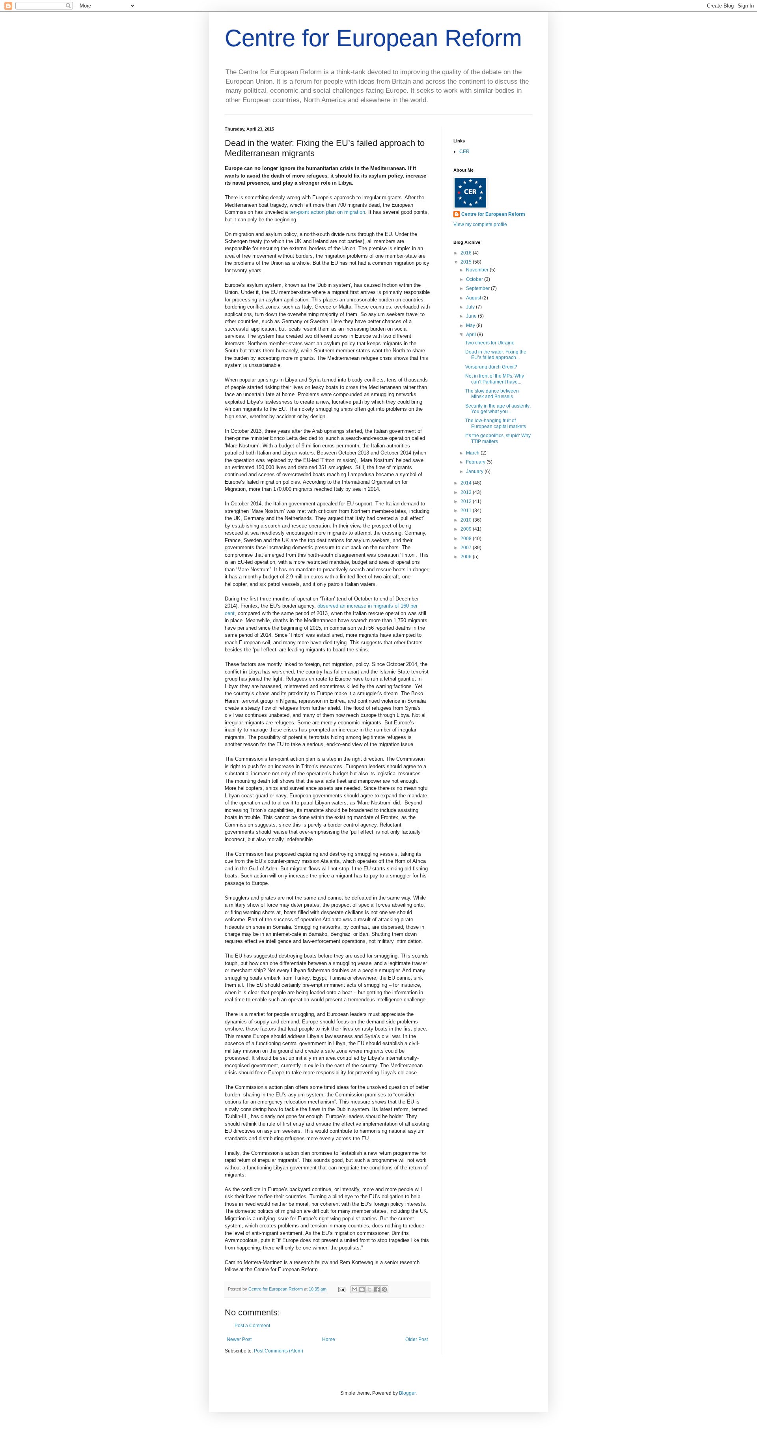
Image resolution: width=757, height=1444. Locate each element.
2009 (467, 529)
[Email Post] (341, 1289)
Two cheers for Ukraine (490, 343)
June (472, 316)
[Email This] (354, 1289)
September (478, 288)
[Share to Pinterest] (384, 1289)
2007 (467, 547)
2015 (467, 262)
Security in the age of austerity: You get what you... (498, 408)
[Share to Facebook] (377, 1289)
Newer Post (239, 1339)
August (474, 298)
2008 (467, 538)
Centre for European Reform (373, 38)
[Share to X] (369, 1289)
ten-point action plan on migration (327, 212)
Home (328, 1339)
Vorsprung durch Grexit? (491, 367)
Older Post (416, 1339)
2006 (467, 556)
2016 (467, 253)
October (475, 279)
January (475, 471)
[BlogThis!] (362, 1289)
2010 (467, 520)
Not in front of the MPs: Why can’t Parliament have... (494, 378)
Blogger (407, 1393)
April (471, 334)
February (476, 462)
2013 (467, 492)
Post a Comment (252, 1325)
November (478, 270)
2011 (467, 510)
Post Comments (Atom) (278, 1351)
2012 (467, 501)
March (473, 453)
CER (464, 151)
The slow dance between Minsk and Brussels (492, 393)
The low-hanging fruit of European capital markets (495, 423)
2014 (467, 483)
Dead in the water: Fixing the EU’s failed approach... (495, 354)
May (471, 325)
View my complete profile (480, 224)
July (471, 307)
